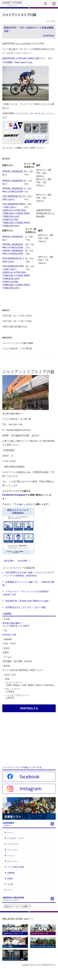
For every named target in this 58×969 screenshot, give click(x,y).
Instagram (20, 494)
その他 (10, 884)
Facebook (7, 494)
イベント (11, 855)
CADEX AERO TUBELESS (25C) (16, 215)
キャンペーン (12, 861)
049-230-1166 (9, 634)
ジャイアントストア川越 (19, 14)
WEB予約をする (29, 708)
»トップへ (51, 21)
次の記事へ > (24, 560)
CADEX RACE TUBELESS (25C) (16, 224)
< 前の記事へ (8, 560)
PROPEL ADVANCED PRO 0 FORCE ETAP (12, 190)
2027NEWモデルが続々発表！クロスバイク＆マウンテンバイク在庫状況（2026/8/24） (28, 574)
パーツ (10, 832)
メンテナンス (12, 844)
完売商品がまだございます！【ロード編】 (26, 607)
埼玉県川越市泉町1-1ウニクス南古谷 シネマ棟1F (15, 624)
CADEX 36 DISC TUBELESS (10, 221)
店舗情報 (11, 872)
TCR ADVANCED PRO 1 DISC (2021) (13, 205)
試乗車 (10, 878)
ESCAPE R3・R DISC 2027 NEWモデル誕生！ (28, 600)
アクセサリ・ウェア (15, 838)
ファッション (12, 849)
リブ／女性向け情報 (15, 867)
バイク (10, 890)
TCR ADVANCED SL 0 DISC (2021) (13, 198)
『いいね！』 (19, 504)
